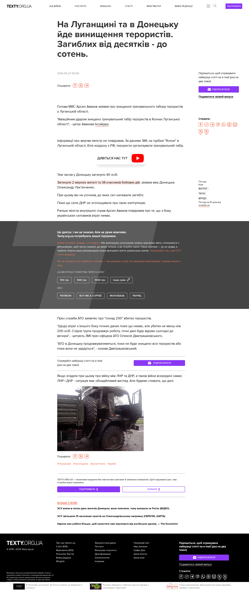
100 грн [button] (64, 280)
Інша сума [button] (119, 280)
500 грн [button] (81, 280)
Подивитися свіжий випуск (216, 96)
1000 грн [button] (100, 280)
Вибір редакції (63, 557)
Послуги (99, 546)
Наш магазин (140, 546)
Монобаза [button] (117, 295)
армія (112, 463)
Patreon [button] (65, 295)
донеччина (98, 463)
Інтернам (99, 561)
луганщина (81, 463)
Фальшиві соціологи (105, 550)
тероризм (65, 463)
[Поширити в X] (81, 85)
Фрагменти (62, 550)
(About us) (70, 542)
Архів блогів (140, 554)
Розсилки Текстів (65, 554)
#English (60, 561)
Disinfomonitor (102, 557)
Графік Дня (139, 550)
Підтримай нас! (141, 542)
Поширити (64, 86)
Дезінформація (103, 554)
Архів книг (139, 557)
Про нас (60, 542)
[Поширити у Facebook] (75, 85)
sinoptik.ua (204, 205)
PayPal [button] (137, 295)
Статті (59, 546)
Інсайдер (102, 124)
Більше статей (67, 502)
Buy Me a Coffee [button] (90, 295)
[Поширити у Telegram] (86, 85)
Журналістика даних (105, 542)
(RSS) (65, 546)
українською (30, 577)
